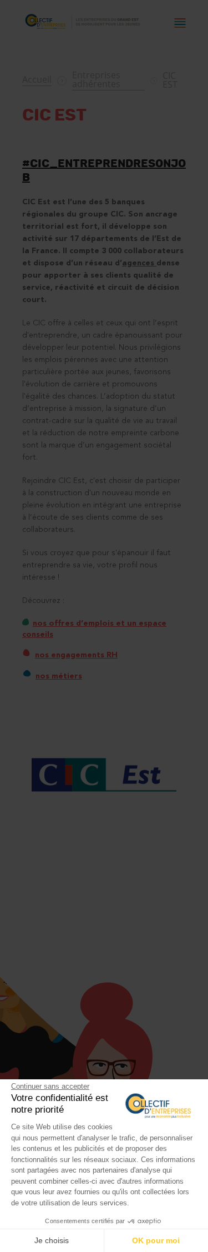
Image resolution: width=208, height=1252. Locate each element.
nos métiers (58, 676)
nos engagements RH (76, 655)
